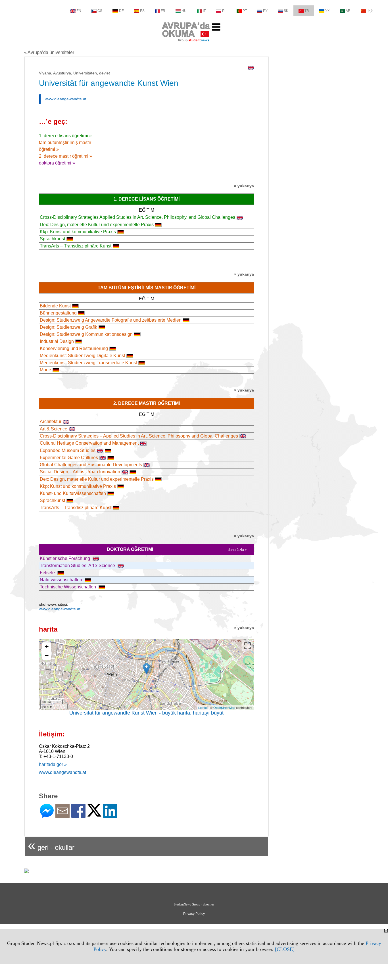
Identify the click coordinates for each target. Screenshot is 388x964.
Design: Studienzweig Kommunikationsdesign (86, 334)
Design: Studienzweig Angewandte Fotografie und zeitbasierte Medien (111, 320)
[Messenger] (47, 815)
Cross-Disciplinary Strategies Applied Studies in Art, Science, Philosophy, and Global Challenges (137, 217)
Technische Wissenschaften (68, 586)
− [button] (47, 655)
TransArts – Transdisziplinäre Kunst (75, 245)
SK (286, 11)
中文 (370, 11)
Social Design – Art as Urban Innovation (80, 471)
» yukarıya (244, 186)
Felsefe (48, 572)
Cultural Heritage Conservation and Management (89, 443)
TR (306, 11)
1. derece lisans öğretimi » (65, 135)
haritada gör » (53, 764)
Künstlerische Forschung (65, 558)
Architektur (50, 421)
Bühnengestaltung (58, 313)
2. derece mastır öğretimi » (65, 156)
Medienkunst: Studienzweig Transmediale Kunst (88, 362)
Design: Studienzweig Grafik (68, 327)
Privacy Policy (194, 914)
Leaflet (203, 707)
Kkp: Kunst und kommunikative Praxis (78, 231)
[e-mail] (62, 815)
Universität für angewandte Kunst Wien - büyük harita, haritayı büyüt (146, 713)
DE (121, 11)
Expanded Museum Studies (67, 450)
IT (204, 11)
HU (184, 11)
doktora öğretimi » (57, 163)
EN (78, 11)
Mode (45, 369)
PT (245, 11)
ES (142, 11)
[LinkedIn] (110, 815)
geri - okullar (51, 845)
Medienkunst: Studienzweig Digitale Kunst (82, 355)
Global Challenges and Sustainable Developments (91, 464)
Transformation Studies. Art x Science (78, 565)
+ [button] (47, 646)
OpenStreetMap (224, 707)
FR (163, 11)
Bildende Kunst (55, 305)
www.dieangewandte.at (65, 99)
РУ (265, 11)
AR (348, 11)
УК (327, 11)
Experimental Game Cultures (69, 457)
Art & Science (53, 428)
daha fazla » (237, 550)
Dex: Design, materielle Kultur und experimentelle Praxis (97, 224)
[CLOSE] (285, 949)
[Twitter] (94, 814)
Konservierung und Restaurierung (74, 348)
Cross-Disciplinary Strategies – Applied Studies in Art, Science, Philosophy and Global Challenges (139, 436)
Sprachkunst (52, 238)
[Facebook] (78, 815)
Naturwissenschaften (61, 579)
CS (99, 11)
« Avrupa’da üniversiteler (49, 52)
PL (224, 11)
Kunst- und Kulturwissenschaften (73, 493)
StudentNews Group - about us (194, 904)
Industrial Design (57, 341)
